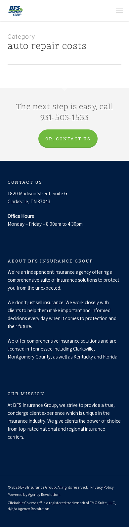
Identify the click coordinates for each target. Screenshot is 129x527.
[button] (119, 10)
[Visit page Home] (15, 10)
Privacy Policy (102, 487)
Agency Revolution (44, 494)
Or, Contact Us (68, 139)
